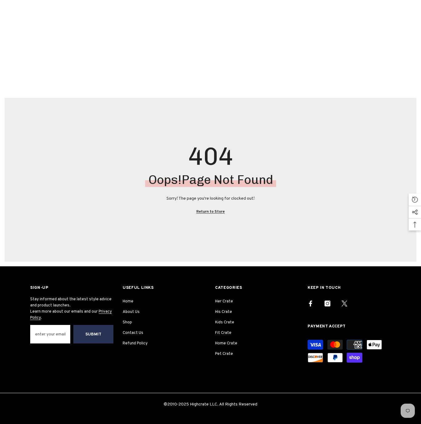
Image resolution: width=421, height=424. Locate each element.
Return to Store (210, 211)
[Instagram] (327, 303)
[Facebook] (310, 303)
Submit (93, 334)
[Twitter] (344, 303)
